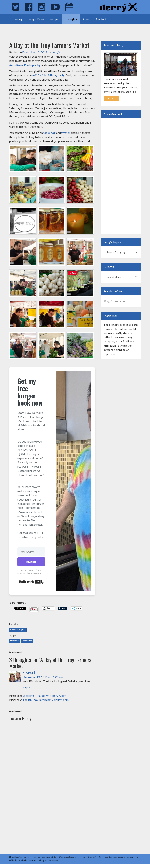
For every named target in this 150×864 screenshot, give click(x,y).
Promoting (27, 640)
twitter (65, 132)
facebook (49, 132)
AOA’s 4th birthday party (48, 75)
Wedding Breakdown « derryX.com (44, 695)
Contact (101, 19)
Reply (26, 687)
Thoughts (71, 19)
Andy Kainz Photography (24, 65)
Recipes (54, 19)
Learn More (111, 98)
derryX (56, 52)
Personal (14, 640)
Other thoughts (17, 629)
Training (17, 19)
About (86, 19)
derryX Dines (36, 19)
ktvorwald (29, 672)
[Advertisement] (43, 29)
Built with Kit (31, 582)
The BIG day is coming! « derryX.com (45, 699)
